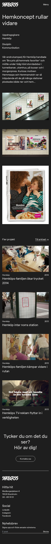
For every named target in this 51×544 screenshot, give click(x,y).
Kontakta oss (25, 459)
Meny (46, 4)
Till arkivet (41, 239)
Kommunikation (10, 47)
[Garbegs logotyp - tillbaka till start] (10, 4)
